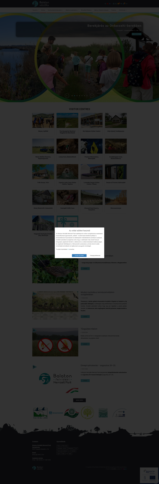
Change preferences (95, 255)
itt (68, 249)
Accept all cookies (79, 255)
